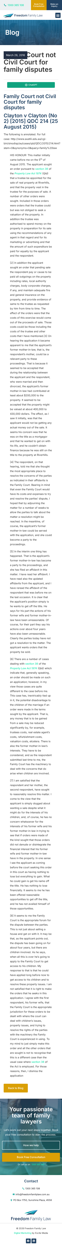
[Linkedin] (33, 1241)
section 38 (41, 168)
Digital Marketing (22, 1233)
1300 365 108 (37, 1164)
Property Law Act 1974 (27, 173)
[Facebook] (28, 1241)
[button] (58, 15)
